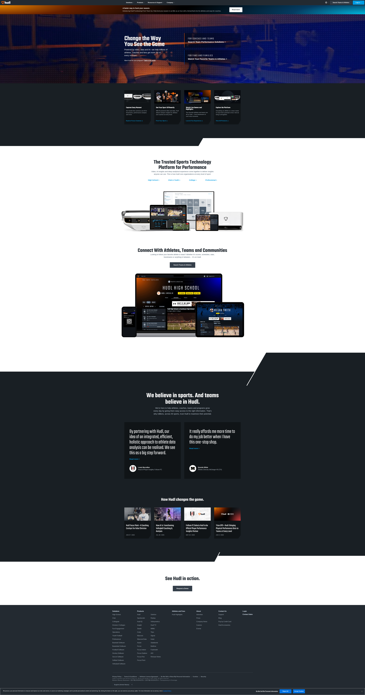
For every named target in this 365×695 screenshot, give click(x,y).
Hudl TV (153, 625)
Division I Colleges (118, 625)
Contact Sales (248, 614)
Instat (152, 639)
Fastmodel (154, 650)
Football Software (118, 650)
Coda (139, 632)
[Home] (6, 2)
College (192, 180)
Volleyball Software (118, 664)
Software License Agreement (149, 676)
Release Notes (156, 657)
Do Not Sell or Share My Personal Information (175, 676)
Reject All (285, 691)
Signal (153, 635)
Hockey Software (118, 653)
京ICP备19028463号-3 (152, 680)
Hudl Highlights (177, 614)
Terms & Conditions (130, 676)
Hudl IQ (139, 621)
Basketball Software (119, 646)
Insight (139, 625)
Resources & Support (155, 2)
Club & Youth (173, 180)
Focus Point (141, 660)
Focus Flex (141, 657)
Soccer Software (117, 657)
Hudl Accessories (224, 625)
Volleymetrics (155, 621)
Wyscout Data (142, 639)
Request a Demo (182, 588)
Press (198, 618)
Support (221, 614)
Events (198, 628)
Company (170, 2)
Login (245, 611)
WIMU (153, 628)
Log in (358, 2)
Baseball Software (118, 642)
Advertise (199, 614)
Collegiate (115, 621)
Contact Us (222, 611)
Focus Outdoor (142, 653)
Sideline (153, 614)
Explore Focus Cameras (133, 120)
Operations (116, 632)
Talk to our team (150, 60)
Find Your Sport (161, 120)
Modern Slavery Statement (120, 680)
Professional (210, 180)
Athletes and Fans (178, 611)
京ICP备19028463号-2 (137, 680)
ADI (152, 653)
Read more (236, 9)
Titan (152, 632)
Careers (199, 625)
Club (114, 618)
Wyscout (140, 635)
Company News (201, 621)
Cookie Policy (167, 691)
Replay (153, 618)
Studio (139, 628)
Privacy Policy (116, 676)
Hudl (138, 614)
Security (203, 676)
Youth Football (117, 635)
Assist (139, 642)
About (198, 611)
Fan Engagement (118, 628)
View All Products (221, 120)
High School (153, 180)
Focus (139, 646)
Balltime (153, 646)
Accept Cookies (299, 691)
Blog (220, 618)
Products (140, 2)
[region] (182, 691)
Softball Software (118, 660)
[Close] (362, 691)
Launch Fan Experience (193, 120)
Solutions (129, 2)
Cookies (195, 676)
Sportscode (141, 618)
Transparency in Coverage (168, 680)
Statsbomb (154, 642)
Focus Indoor (141, 650)
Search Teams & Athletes (341, 2)
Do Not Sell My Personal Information (267, 691)
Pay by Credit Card (224, 621)
